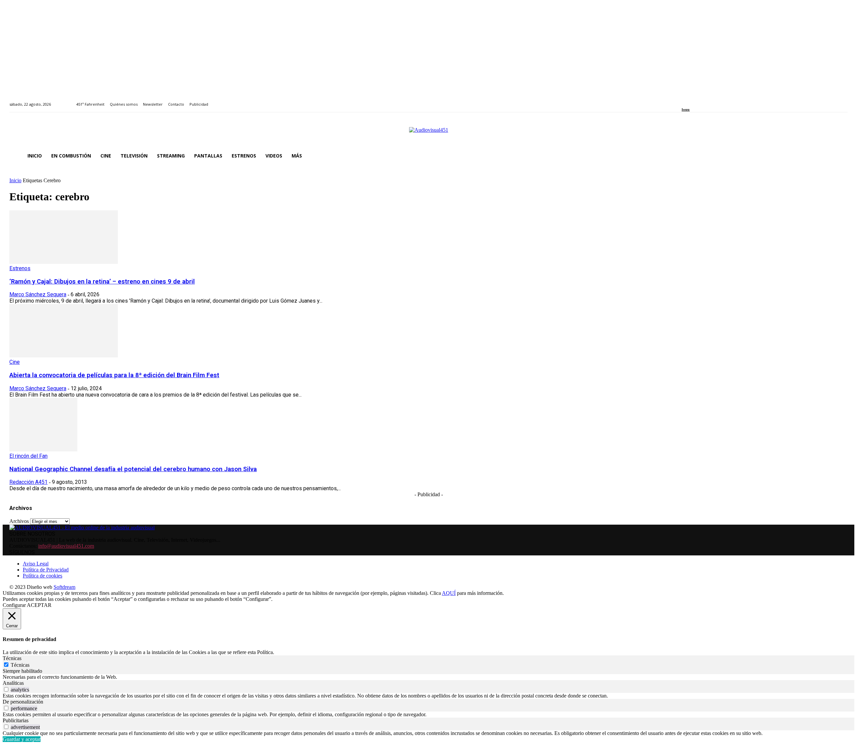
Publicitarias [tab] (15, 720)
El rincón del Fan (28, 456)
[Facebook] (684, 100)
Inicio (15, 180)
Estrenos (19, 268)
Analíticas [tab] (13, 683)
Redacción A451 (28, 482)
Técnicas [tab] (12, 658)
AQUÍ (449, 593)
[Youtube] (714, 100)
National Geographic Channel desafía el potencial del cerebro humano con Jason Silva (133, 469)
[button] (840, 156)
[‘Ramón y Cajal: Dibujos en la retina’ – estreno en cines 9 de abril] (63, 262)
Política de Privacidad (46, 569)
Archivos (19, 521)
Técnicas (20, 665)
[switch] (6, 689)
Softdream (64, 587)
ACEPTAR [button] (39, 605)
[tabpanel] (428, 677)
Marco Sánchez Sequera (37, 294)
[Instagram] (691, 100)
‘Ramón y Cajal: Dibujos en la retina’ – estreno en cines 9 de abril (102, 281)
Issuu (686, 109)
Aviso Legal (36, 563)
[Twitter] (707, 100)
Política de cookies (42, 575)
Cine (14, 362)
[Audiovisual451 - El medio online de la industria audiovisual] (428, 133)
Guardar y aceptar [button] (22, 739)
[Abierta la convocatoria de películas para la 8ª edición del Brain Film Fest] (63, 355)
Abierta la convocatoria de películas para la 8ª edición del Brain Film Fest (114, 375)
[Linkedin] (699, 100)
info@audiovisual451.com (66, 546)
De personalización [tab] (23, 702)
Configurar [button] (14, 605)
